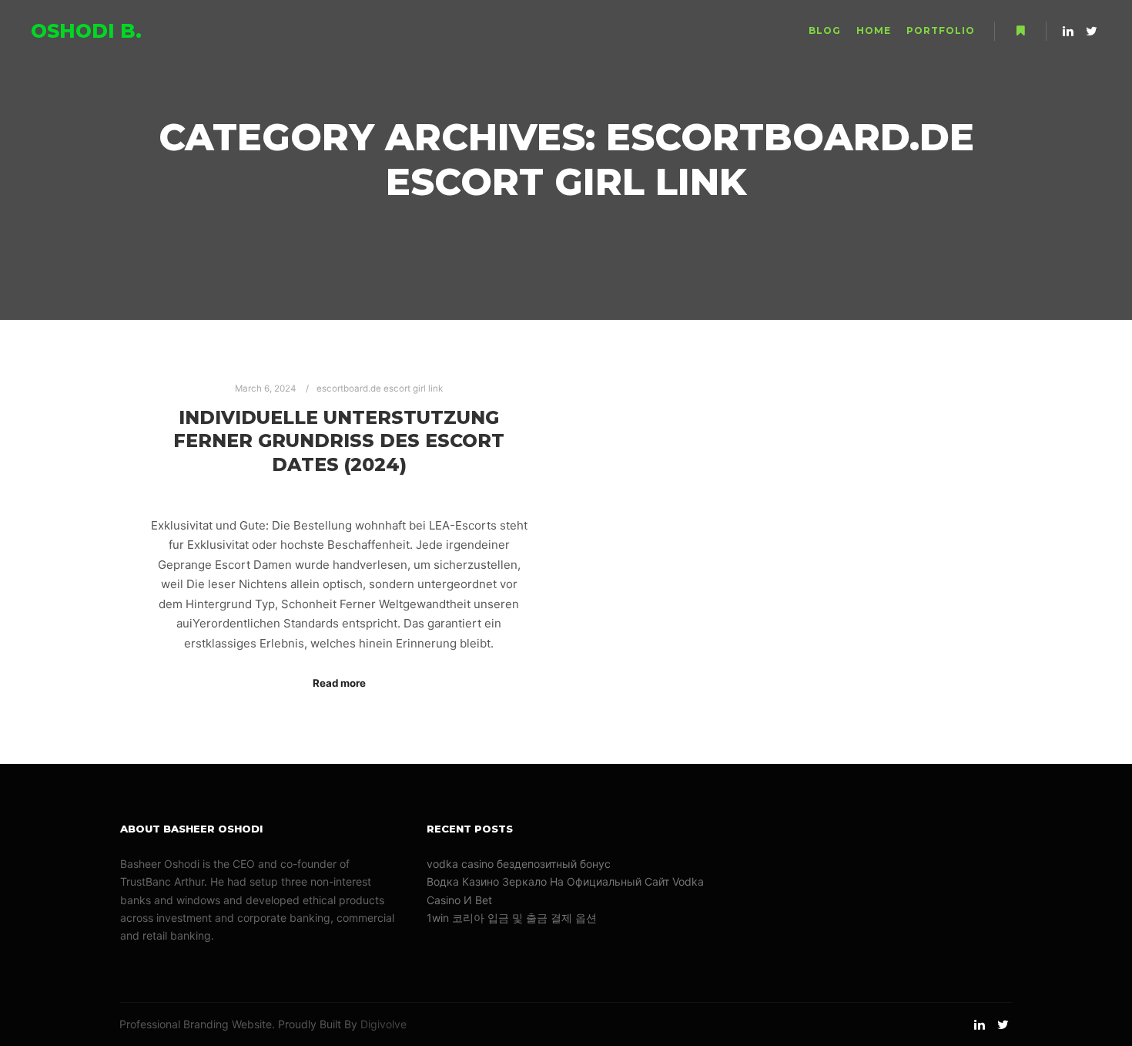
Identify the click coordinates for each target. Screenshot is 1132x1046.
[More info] (1020, 31)
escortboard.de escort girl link (379, 388)
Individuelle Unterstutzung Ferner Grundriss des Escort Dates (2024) (338, 441)
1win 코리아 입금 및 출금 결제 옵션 (512, 917)
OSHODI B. (86, 30)
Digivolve (383, 1024)
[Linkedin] (1068, 31)
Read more (339, 683)
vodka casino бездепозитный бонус (519, 863)
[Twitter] (1091, 31)
